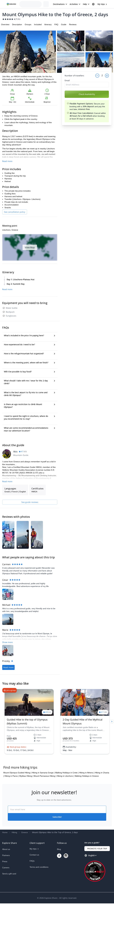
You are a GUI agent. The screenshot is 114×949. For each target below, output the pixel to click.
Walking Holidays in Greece (87, 821)
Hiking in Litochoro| (65, 821)
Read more (7, 161)
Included (38, 24)
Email (67, 88)
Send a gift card (9, 919)
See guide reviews (29, 502)
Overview (5, 24)
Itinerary (48, 24)
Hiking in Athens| (86, 818)
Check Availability (87, 102)
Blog (59, 895)
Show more (7, 642)
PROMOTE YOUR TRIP (97, 894)
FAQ (56, 24)
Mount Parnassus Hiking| (45, 821)
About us (6, 895)
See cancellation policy (14, 212)
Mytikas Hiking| (26, 821)
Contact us (34, 900)
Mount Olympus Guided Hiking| (17, 818)
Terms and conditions (39, 912)
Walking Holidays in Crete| (67, 818)
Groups (28, 24)
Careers (5, 913)
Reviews (72, 24)
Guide (63, 24)
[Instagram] (66, 901)
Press (4, 907)
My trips (101, 4)
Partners (6, 901)
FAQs (32, 906)
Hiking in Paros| (11, 821)
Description (17, 24)
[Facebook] (59, 901)
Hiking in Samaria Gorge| (43, 818)
